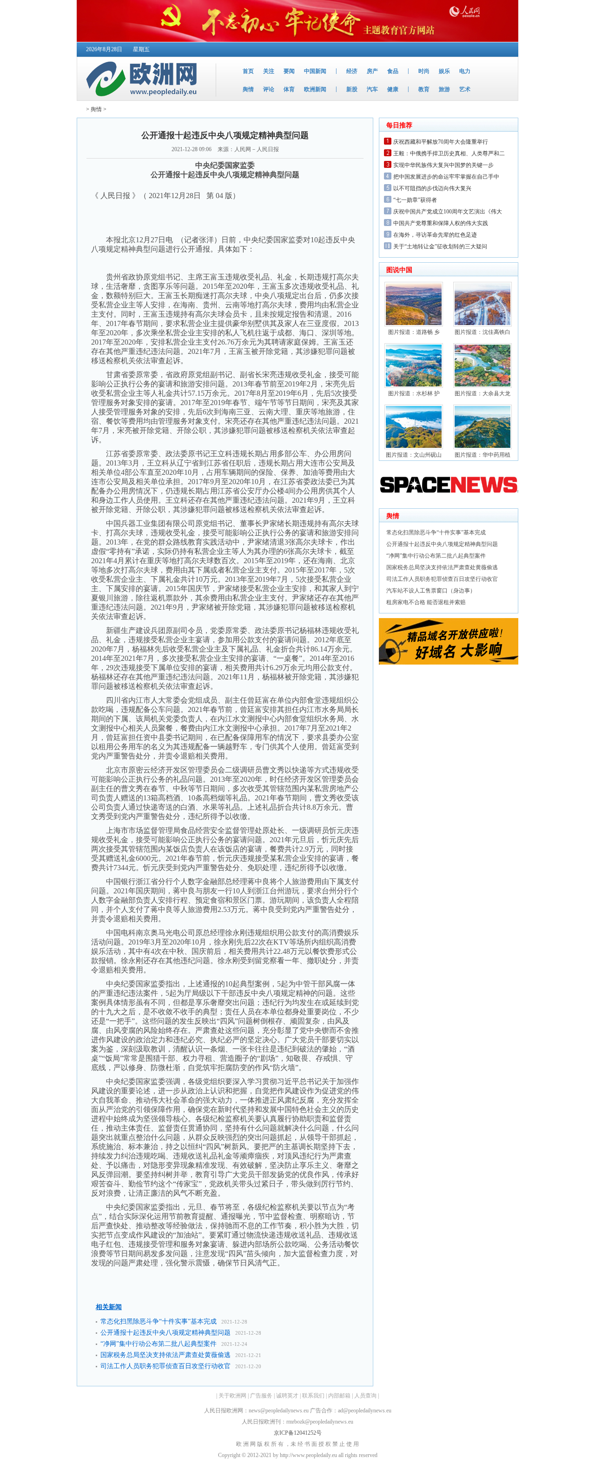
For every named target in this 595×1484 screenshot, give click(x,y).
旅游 (444, 89)
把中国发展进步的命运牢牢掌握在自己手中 (446, 176)
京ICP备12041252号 (298, 1433)
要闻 (289, 71)
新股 (351, 89)
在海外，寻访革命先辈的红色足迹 (435, 235)
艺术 (464, 89)
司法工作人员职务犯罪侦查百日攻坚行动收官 (165, 1366)
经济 (351, 71)
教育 (424, 89)
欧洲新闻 (315, 89)
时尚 (424, 71)
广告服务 (261, 1395)
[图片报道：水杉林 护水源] (413, 386)
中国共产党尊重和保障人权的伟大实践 (440, 223)
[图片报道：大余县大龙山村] (482, 386)
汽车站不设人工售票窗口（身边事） (431, 590)
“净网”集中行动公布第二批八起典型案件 (158, 1343)
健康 (392, 89)
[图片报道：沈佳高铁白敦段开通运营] (482, 324)
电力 (464, 71)
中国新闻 (315, 71)
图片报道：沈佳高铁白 (482, 332)
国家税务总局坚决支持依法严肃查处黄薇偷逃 (165, 1354)
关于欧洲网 (232, 1395)
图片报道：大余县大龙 (482, 393)
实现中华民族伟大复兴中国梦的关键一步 (443, 165)
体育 (289, 89)
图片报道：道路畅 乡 (414, 332)
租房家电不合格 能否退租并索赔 (426, 602)
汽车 (372, 89)
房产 (372, 71)
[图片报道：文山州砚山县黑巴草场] (413, 447)
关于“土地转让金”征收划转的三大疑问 (440, 246)
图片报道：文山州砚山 (414, 455)
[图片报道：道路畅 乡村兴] (413, 324)
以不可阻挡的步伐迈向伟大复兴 (432, 188)
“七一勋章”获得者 (415, 200)
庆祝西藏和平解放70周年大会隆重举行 (440, 142)
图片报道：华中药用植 (482, 455)
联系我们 (313, 1395)
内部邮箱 (339, 1395)
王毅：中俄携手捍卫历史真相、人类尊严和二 (449, 153)
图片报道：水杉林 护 (414, 393)
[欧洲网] (143, 98)
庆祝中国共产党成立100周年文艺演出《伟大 (447, 211)
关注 (268, 71)
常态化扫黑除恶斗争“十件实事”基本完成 (158, 1321)
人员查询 (365, 1395)
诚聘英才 (287, 1395)
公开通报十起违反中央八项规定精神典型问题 (165, 1332)
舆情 (248, 89)
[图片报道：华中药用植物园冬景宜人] (482, 447)
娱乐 (444, 71)
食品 (392, 71)
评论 (268, 89)
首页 (248, 71)
